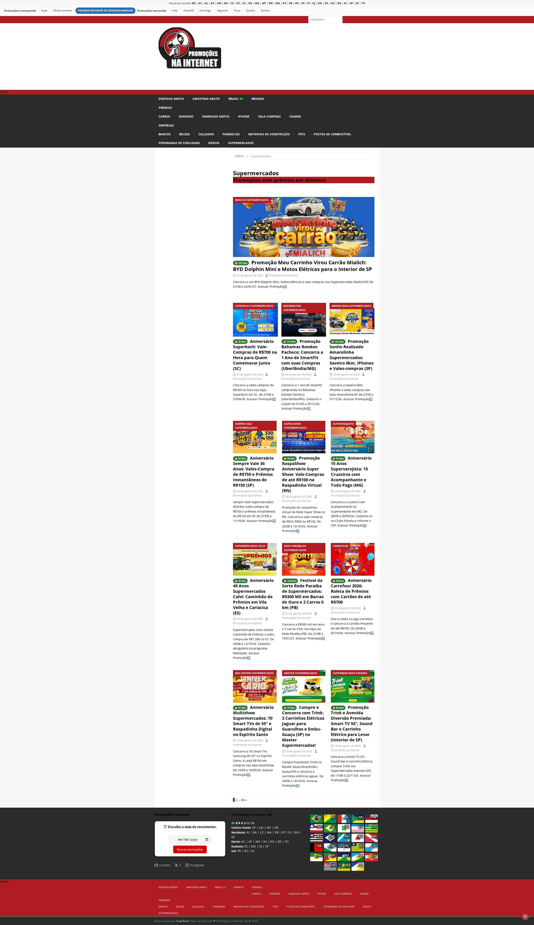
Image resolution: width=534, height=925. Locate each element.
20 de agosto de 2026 (348, 608)
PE (283, 832)
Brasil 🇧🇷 (235, 99)
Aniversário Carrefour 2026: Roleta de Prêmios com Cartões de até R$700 (351, 591)
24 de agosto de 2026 (348, 491)
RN (296, 832)
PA (265, 842)
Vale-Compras (269, 116)
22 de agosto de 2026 (299, 613)
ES (246, 846)
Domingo (205, 10)
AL (248, 832)
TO (287, 842)
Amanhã (188, 10)
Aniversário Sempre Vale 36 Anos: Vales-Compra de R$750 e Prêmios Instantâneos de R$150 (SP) (253, 471)
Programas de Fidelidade (179, 143)
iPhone (243, 116)
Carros (164, 116)
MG (253, 846)
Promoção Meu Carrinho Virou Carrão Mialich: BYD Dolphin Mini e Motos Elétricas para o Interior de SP (302, 265)
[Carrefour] (352, 559)
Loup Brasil (182, 921)
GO (261, 828)
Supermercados (241, 143)
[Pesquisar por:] (325, 19)
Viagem (295, 116)
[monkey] (255, 437)
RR (279, 842)
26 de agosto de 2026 (298, 374)
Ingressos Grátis (215, 116)
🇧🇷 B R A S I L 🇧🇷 (242, 823)
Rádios (213, 143)
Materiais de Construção (269, 134)
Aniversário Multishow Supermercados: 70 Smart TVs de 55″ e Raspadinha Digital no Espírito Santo (253, 720)
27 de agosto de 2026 (250, 275)
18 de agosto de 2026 (299, 751)
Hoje (44, 10)
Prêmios (165, 108)
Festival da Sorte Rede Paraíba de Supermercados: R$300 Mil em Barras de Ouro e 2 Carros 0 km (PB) (303, 594)
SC (253, 851)
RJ (260, 846)
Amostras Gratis (206, 99)
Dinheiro (186, 116)
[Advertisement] (303, 56)
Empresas (166, 125)
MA (269, 832)
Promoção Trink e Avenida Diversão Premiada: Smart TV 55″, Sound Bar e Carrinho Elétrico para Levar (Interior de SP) (352, 723)
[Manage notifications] (525, 917)
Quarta (250, 10)
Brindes (258, 99)
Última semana (62, 10)
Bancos (165, 134)
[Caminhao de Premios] (255, 559)
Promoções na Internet (283, 275)
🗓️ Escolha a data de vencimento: (190, 827)
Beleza (184, 134)
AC (243, 842)
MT (269, 828)
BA (255, 832)
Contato (164, 865)
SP (267, 846)
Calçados (206, 134)
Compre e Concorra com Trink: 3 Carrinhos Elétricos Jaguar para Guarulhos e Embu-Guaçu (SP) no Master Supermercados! (303, 726)
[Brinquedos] (304, 686)
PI (289, 832)
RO (272, 842)
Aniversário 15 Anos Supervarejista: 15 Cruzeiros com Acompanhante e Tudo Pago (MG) (351, 471)
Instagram (197, 865)
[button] (4, 92)
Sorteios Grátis (171, 99)
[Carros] (304, 559)
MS (277, 828)
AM (257, 842)
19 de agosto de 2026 (250, 740)
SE (233, 837)
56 (242, 800)
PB (276, 832)
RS (246, 851)
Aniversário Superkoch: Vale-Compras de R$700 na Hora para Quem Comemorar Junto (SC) (255, 354)
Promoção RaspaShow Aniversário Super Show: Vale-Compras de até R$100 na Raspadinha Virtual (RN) (303, 474)
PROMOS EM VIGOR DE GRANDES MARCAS (105, 10)
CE (262, 832)
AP (250, 842)
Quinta (265, 10)
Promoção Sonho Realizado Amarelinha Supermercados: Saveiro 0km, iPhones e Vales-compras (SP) (352, 354)
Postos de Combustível (332, 134)
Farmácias (231, 134)
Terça (237, 10)
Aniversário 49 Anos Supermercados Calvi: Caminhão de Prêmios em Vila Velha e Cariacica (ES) (253, 597)
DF (254, 828)
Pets (301, 134)
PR (239, 851)
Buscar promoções (190, 849)
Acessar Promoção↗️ (272, 286)
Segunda (222, 10)
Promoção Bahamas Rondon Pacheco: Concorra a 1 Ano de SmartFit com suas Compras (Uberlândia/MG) (302, 354)
